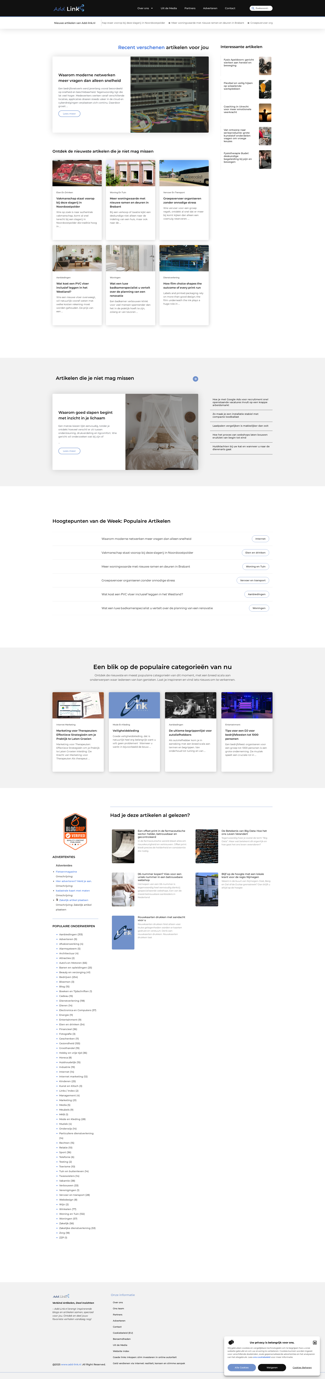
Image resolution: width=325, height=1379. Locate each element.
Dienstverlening (171, 277)
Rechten (64, 1142)
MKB (62, 1114)
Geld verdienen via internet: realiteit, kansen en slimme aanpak (149, 1363)
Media (63, 1104)
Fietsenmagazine (66, 871)
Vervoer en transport (174, 192)
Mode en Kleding (121, 724)
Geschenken (67, 1038)
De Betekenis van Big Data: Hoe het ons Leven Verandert (244, 832)
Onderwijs (65, 1128)
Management (67, 1095)
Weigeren (272, 1367)
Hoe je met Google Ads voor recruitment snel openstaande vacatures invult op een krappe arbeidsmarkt (240, 402)
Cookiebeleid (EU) (123, 1332)
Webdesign (66, 1199)
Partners (190, 8)
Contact (230, 8)
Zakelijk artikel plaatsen (73, 900)
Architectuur (67, 953)
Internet (260, 538)
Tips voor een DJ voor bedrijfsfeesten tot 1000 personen (241, 734)
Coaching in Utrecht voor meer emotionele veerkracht (237, 109)
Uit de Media (169, 8)
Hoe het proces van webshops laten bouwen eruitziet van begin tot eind (240, 436)
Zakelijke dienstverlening (75, 1228)
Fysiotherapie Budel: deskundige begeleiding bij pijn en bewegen (238, 157)
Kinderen (65, 1081)
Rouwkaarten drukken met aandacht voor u (161, 918)
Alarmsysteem (68, 948)
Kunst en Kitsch (69, 1086)
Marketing (65, 1100)
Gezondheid (66, 1043)
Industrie (64, 1067)
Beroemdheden (122, 1339)
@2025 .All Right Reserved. (79, 1364)
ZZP (61, 1237)
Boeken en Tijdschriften (74, 991)
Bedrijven (65, 977)
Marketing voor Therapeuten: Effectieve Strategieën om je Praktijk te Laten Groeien (76, 734)
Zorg (62, 1232)
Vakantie (64, 1180)
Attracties (65, 958)
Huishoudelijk (67, 1062)
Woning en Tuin (118, 192)
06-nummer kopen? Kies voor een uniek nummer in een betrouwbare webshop (160, 877)
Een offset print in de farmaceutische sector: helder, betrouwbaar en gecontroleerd (161, 834)
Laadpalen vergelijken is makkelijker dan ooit (240, 425)
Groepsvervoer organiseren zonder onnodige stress (230, 22)
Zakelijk (64, 1223)
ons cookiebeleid (261, 1357)
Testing (63, 1161)
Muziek (63, 1123)
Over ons (143, 8)
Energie (64, 1014)
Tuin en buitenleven (71, 1171)
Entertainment (232, 724)
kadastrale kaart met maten (73, 890)
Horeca (63, 1057)
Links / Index (67, 1090)
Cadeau (63, 996)
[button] (315, 1342)
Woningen (115, 277)
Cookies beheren (302, 1367)
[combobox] (261, 8)
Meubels (64, 1109)
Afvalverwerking (69, 943)
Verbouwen (66, 1185)
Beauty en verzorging (72, 972)
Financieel (65, 1029)
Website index (121, 1351)
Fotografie (65, 1033)
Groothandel (67, 1048)
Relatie (63, 1147)
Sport (62, 1152)
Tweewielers (67, 1176)
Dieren (63, 1005)
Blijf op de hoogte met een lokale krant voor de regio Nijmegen (243, 875)
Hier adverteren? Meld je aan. (74, 881)
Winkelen (65, 1209)
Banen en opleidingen (73, 967)
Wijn (62, 1204)
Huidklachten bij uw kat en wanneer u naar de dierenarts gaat (241, 448)
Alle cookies (242, 1367)
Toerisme (64, 1166)
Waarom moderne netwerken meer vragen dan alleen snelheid (146, 538)
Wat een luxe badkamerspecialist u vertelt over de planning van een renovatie (157, 608)
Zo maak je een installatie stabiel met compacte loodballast (235, 415)
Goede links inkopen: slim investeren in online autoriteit (145, 1357)
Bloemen (65, 981)
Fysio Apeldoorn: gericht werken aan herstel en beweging (239, 62)
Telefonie (64, 1157)
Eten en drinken (64, 192)
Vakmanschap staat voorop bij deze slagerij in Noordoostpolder (75, 202)
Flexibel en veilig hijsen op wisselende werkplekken (238, 86)
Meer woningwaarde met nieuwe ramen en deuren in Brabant (157, 22)
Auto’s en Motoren (70, 962)
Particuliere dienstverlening (76, 1133)
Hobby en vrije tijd (70, 1052)
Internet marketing (65, 724)
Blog (62, 986)
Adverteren (210, 8)
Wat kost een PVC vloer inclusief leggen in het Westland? (72, 287)
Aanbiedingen (63, 277)
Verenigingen (67, 1190)
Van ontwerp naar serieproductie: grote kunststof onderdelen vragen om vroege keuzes (237, 135)
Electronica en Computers (75, 1010)
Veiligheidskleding (126, 730)
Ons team (118, 1308)
